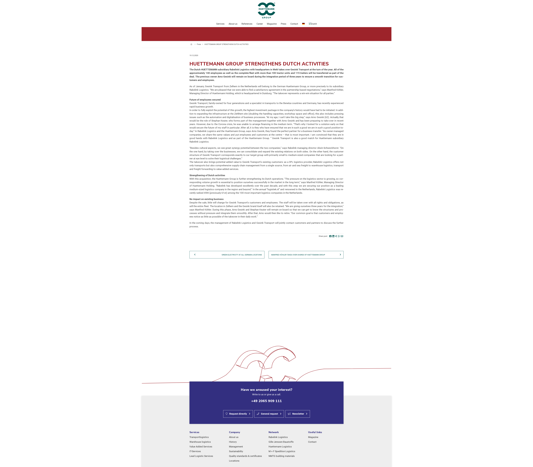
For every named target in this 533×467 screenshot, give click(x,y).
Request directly (238, 413)
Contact (312, 441)
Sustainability (236, 451)
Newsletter (298, 413)
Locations (234, 460)
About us (233, 437)
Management (236, 446)
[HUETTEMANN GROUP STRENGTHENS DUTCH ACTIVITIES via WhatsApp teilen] (339, 236)
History (233, 441)
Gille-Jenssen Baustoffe (281, 441)
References (247, 24)
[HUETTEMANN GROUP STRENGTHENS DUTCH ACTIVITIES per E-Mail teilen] (342, 236)
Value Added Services (200, 446)
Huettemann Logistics (280, 446)
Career (260, 24)
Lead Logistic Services (201, 456)
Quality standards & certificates (245, 456)
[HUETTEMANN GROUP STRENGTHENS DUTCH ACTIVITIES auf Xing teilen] (336, 236)
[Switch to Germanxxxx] (303, 24)
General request (269, 413)
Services (220, 24)
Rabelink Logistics (278, 437)
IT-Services (195, 451)
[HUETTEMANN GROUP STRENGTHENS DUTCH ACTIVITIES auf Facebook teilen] (330, 236)
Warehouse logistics (200, 441)
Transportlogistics (199, 437)
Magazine (313, 437)
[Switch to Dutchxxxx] (313, 24)
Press (199, 44)
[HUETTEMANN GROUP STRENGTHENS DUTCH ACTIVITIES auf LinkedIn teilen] (333, 236)
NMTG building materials (282, 456)
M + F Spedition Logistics (282, 451)
